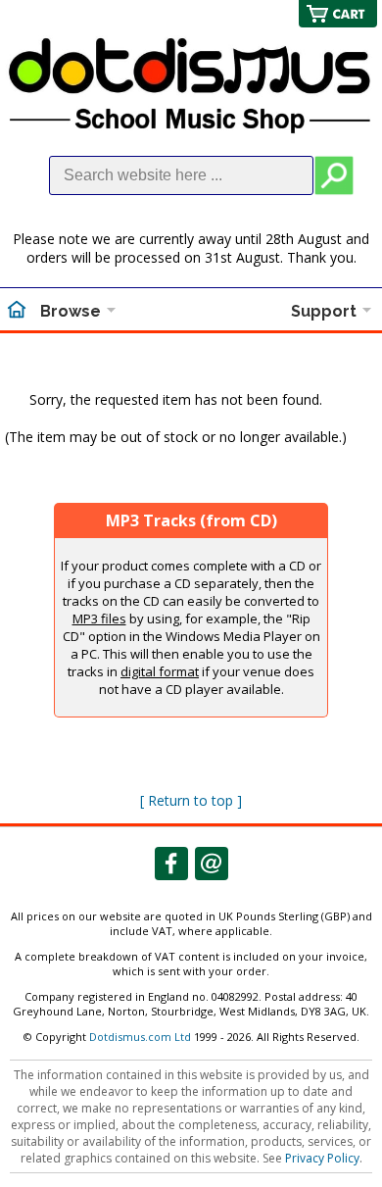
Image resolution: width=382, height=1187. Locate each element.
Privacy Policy (322, 1158)
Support (324, 311)
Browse (70, 311)
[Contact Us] (211, 863)
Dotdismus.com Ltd (140, 1036)
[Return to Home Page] (16, 311)
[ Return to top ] (191, 800)
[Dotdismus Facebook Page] (171, 863)
